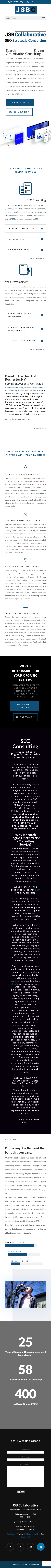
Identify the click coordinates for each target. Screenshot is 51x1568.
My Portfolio (24, 717)
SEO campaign (31, 524)
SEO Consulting (18, 112)
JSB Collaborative (32, 1564)
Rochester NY (12, 1534)
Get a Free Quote (19, 102)
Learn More (35, 258)
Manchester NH (32, 1534)
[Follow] (10, 1547)
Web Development (16, 282)
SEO (8, 40)
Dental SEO (25, 1537)
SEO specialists (14, 205)
